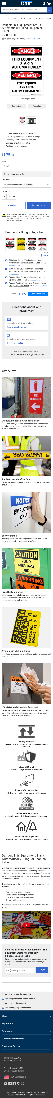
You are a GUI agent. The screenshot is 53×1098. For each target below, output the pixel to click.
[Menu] (3, 3)
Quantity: (6, 191)
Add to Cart (41, 205)
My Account (8, 1023)
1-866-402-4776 (16, 354)
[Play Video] (31, 121)
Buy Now (12, 205)
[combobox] (26, 10)
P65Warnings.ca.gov (14, 220)
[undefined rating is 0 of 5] (8, 39)
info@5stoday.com (35, 354)
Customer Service (11, 1046)
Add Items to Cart (37, 294)
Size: (4, 162)
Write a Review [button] (34, 39)
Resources (7, 1031)
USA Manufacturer (18, 1077)
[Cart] (49, 4)
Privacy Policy (10, 1092)
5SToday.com (25, 1095)
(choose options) (15, 265)
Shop (4, 1016)
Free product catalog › (17, 327)
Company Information (13, 1038)
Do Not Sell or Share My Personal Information (32, 1092)
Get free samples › (15, 343)
